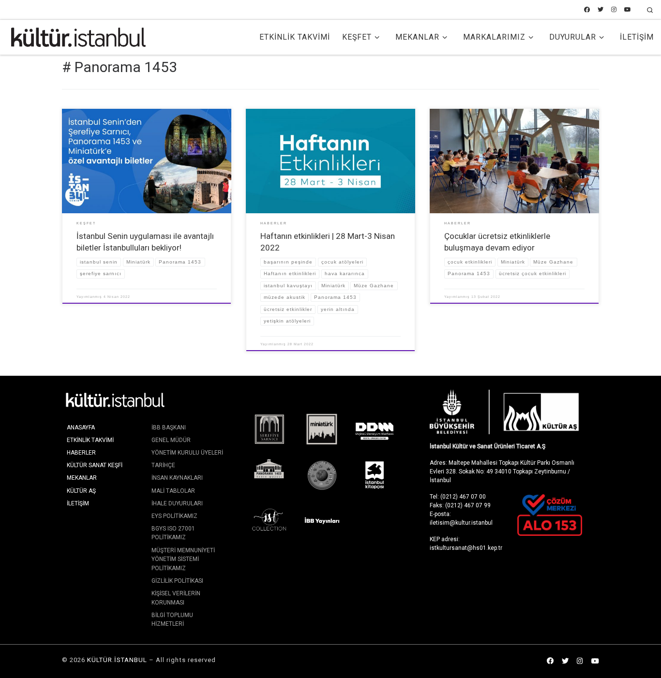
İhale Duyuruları (177, 503)
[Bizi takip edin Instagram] (613, 10)
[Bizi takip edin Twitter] (600, 10)
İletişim (78, 503)
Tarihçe (163, 465)
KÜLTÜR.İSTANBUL (117, 659)
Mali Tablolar (173, 490)
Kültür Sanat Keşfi (94, 465)
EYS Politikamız (174, 516)
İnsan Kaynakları (177, 477)
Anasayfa (81, 427)
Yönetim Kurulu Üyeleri (187, 452)
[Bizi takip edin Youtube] (627, 10)
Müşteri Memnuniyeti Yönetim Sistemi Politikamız (183, 559)
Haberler (81, 452)
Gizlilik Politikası (177, 580)
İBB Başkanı (168, 427)
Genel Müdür (171, 440)
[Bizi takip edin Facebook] (587, 10)
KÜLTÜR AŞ (81, 490)
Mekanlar (82, 477)
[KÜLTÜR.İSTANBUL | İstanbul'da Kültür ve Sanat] (78, 36)
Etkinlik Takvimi (90, 440)
